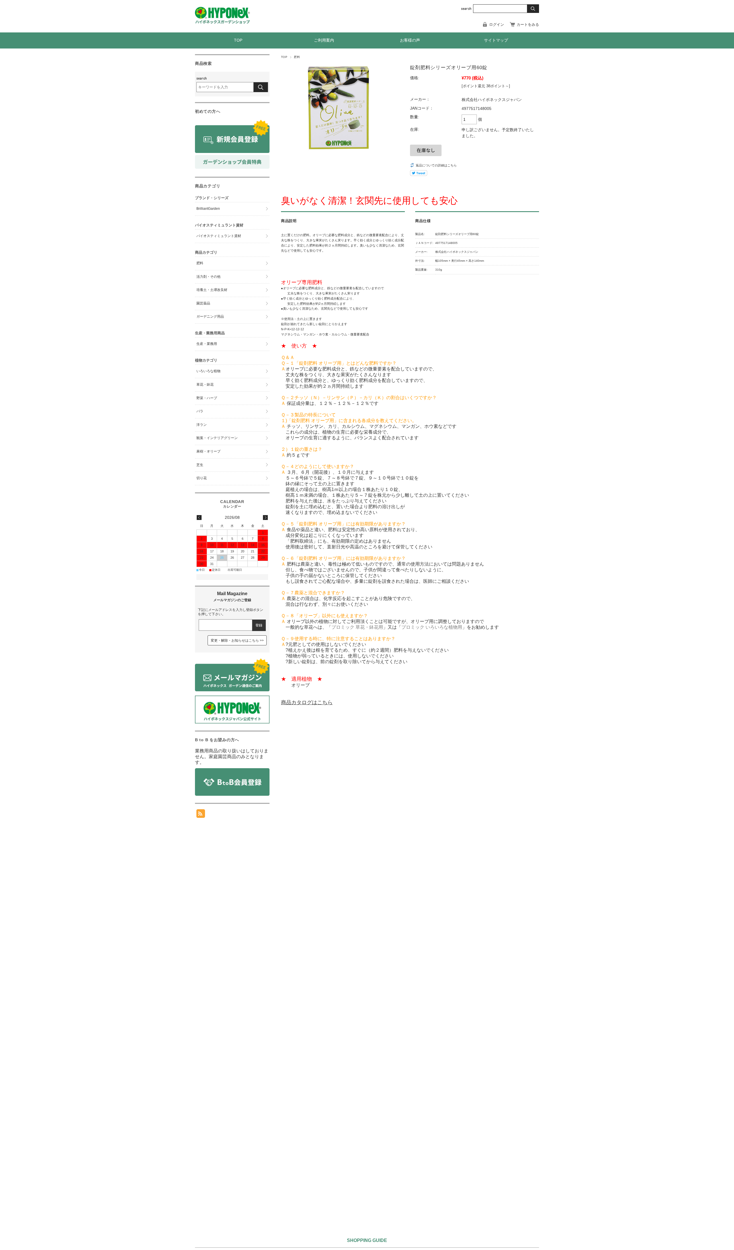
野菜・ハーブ (206, 398)
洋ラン (201, 425)
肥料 (297, 57)
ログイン (496, 24)
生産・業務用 (206, 344)
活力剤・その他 (208, 277)
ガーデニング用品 (210, 317)
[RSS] (200, 814)
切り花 (201, 478)
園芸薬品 (203, 303)
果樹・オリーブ (208, 451)
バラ (199, 411)
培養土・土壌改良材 (211, 290)
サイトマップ (496, 40)
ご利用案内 (324, 40)
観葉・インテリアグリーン (217, 438)
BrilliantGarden (208, 209)
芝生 (199, 465)
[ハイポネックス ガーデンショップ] (222, 22)
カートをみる (528, 24)
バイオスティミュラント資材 (218, 236)
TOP (238, 40)
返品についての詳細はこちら (436, 165)
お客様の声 (410, 40)
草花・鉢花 (205, 385)
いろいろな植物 (208, 371)
